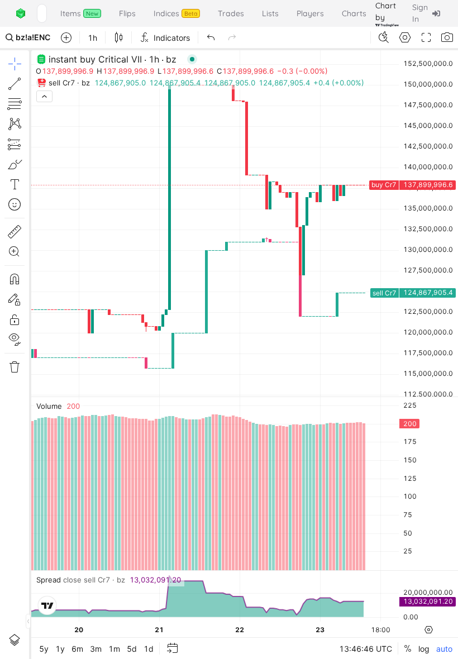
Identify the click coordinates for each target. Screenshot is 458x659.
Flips (127, 13)
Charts (354, 13)
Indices (175, 13)
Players (310, 13)
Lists (270, 13)
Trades (231, 13)
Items (79, 13)
